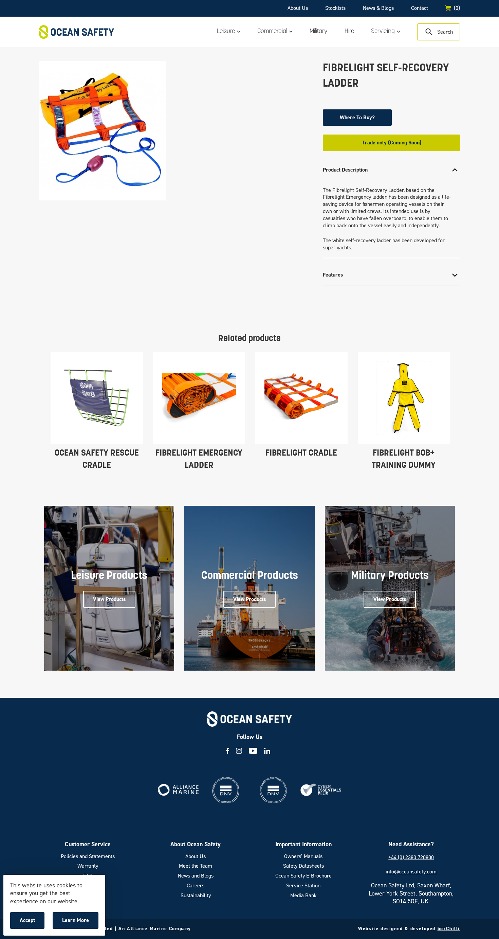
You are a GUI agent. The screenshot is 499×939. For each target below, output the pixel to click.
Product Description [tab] (345, 169)
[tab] (391, 209)
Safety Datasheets (303, 866)
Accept (32, 923)
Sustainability (196, 895)
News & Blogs (378, 8)
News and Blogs (196, 875)
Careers (195, 885)
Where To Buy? (357, 117)
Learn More (77, 923)
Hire (349, 32)
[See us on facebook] (227, 751)
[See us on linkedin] (267, 751)
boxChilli (449, 928)
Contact (419, 8)
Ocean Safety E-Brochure (303, 875)
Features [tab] (333, 274)
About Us (298, 8)
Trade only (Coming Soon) (391, 142)
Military (319, 32)
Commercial (272, 32)
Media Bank (303, 895)
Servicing (383, 32)
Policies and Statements (88, 856)
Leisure (226, 32)
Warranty (87, 866)
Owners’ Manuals (303, 856)
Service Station (303, 885)
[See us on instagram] (239, 751)
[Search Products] (438, 31)
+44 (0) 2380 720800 (411, 857)
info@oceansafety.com (411, 871)
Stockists (335, 8)
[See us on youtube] (253, 751)
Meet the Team (195, 866)
